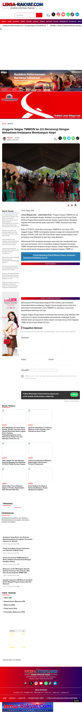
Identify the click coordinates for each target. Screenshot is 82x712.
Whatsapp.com (38, 692)
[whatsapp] (68, 16)
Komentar (25, 338)
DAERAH (35, 21)
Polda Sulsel (10, 608)
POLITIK (55, 21)
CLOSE (76, 701)
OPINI (79, 21)
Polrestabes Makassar (14, 612)
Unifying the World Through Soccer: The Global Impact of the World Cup (24, 25)
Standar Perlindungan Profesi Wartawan (62, 698)
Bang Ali (9, 138)
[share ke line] (74, 139)
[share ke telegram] (69, 139)
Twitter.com (55, 692)
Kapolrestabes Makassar (14, 601)
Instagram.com (28, 692)
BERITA (4, 21)
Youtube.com (65, 692)
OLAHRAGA (72, 21)
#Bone (8, 598)
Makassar (9, 605)
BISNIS (23, 21)
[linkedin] (77, 16)
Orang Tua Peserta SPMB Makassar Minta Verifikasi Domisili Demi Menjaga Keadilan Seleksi (17, 559)
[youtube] (63, 16)
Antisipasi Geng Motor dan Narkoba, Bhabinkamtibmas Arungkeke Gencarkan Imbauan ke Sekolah (17, 539)
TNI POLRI (49, 21)
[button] (68, 205)
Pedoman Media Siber (36, 698)
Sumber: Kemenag (17, 655)
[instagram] (58, 16)
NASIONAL (16, 21)
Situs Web (25, 370)
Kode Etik (21, 698)
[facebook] (49, 16)
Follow (74, 394)
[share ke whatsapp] (65, 139)
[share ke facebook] (56, 139)
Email (51, 359)
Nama (24, 359)
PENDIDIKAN (64, 21)
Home (5, 698)
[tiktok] (72, 16)
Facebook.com (18, 692)
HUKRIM (28, 21)
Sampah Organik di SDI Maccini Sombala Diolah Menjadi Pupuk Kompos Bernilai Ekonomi (17, 582)
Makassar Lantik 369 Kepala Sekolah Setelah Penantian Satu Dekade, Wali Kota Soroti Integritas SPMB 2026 (16, 570)
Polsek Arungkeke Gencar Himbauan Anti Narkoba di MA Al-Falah (16, 549)
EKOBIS (42, 21)
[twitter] (54, 16)
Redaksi (12, 698)
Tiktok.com (47, 692)
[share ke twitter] (60, 139)
